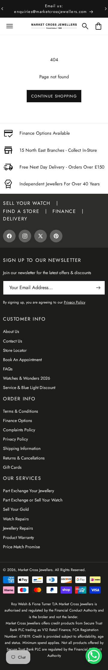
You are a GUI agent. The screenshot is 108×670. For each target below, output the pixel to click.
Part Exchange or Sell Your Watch (32, 500)
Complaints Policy (19, 430)
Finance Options (17, 420)
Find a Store (21, 211)
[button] (9, 26)
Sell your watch (26, 203)
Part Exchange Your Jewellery (28, 491)
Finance (64, 211)
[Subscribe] (98, 288)
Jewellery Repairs (18, 528)
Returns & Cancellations (24, 458)
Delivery (15, 218)
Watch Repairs (16, 519)
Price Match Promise (21, 547)
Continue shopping (54, 96)
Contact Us (12, 341)
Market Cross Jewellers (35, 570)
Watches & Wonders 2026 (26, 378)
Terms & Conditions (20, 411)
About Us (11, 331)
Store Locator (15, 350)
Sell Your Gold (16, 509)
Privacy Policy (15, 439)
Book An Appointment (22, 360)
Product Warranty (18, 537)
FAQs (8, 369)
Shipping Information (21, 448)
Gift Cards (12, 467)
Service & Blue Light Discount (29, 387)
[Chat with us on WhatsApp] (94, 656)
